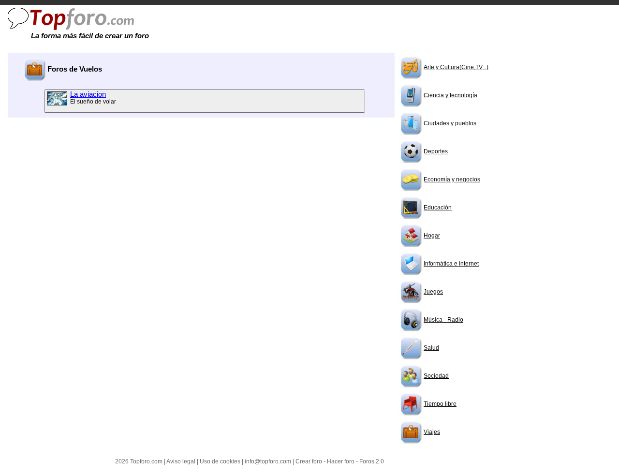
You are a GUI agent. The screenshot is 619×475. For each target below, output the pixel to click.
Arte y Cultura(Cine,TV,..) (456, 67)
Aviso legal (180, 461)
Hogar (432, 235)
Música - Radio (443, 319)
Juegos (433, 291)
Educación (438, 207)
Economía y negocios (452, 179)
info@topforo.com (268, 461)
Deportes (436, 151)
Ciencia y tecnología (450, 95)
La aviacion (88, 94)
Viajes (432, 432)
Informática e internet (451, 263)
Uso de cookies (220, 461)
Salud (431, 347)
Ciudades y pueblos (450, 123)
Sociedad (436, 375)
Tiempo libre (440, 404)
